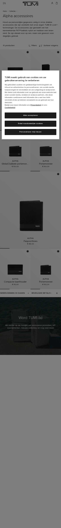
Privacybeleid (35, 105)
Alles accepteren (30, 115)
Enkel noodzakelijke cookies (30, 124)
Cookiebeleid (10, 108)
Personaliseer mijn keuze (30, 132)
